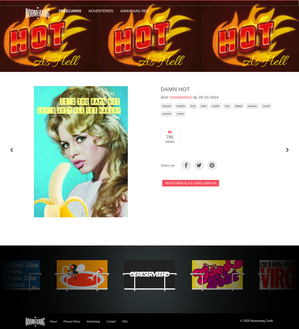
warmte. (252, 106)
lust (227, 106)
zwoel (180, 113)
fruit (193, 106)
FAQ (124, 321)
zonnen (166, 113)
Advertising (93, 321)
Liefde (215, 106)
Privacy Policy (71, 321)
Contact (111, 321)
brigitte (181, 106)
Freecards (70, 11)
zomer (266, 106)
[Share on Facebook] (186, 165)
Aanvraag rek (134, 11)
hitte (203, 106)
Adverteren (100, 11)
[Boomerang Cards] (37, 16)
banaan (166, 106)
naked (238, 106)
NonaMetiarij (181, 97)
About (53, 321)
